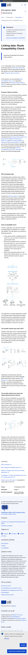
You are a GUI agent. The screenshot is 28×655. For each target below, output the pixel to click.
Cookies (3, 545)
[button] (25, 5)
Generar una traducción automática (15, 38)
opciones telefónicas (14, 616)
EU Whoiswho (5, 592)
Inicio (2, 17)
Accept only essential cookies (16, 651)
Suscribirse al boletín (6, 525)
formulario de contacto (20, 618)
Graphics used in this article (8, 480)
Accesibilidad (4, 548)
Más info (6, 638)
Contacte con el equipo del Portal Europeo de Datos (13, 522)
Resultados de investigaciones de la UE (11, 590)
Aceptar (23, 645)
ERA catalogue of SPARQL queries (10, 467)
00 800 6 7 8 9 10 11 (17, 615)
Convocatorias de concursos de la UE (11, 588)
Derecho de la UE (6, 585)
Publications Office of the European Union (13, 512)
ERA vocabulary (13, 196)
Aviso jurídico (4, 543)
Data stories (18, 17)
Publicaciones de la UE (7, 594)
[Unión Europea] (10, 5)
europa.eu (13, 606)
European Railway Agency (18, 137)
